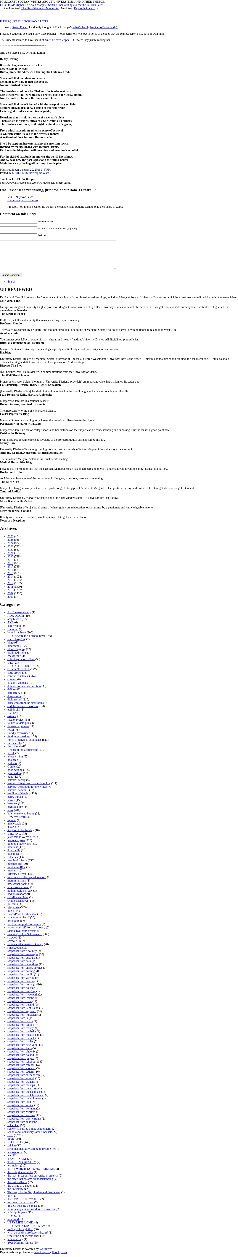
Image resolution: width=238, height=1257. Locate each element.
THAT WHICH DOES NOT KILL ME (31, 1168)
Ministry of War (16, 873)
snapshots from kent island (22, 1007)
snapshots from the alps (21, 1085)
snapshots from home (19, 984)
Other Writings (65, 5)
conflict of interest (17, 676)
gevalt (11, 753)
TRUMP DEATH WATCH (23, 1199)
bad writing (14, 625)
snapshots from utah (19, 1101)
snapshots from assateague (22, 954)
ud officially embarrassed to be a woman (31, 1209)
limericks (12, 847)
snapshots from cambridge (22, 964)
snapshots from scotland (21, 1068)
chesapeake (14, 655)
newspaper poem (17, 883)
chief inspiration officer (21, 659)
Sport (10, 1138)
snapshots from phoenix (21, 1051)
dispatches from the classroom (25, 702)
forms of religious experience (24, 739)
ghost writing (15, 756)
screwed (12, 937)
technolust (13, 1165)
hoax (10, 810)
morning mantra (16, 880)
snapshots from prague (20, 1058)
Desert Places (20, 27)
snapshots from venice (20, 1105)
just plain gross (16, 840)
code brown (14, 672)
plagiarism (13, 907)
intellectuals (14, 823)
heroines (12, 803)
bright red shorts (16, 652)
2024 (10, 543)
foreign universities (18, 736)
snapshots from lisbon (20, 1021)
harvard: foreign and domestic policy (28, 783)
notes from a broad (18, 887)
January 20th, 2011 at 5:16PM (22, 200)
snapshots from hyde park (22, 994)
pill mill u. (13, 904)
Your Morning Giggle (20, 1242)
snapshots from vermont (21, 1108)
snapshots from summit (20, 1078)
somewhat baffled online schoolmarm (29, 1128)
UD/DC (12, 1215)
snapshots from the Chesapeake (25, 1095)
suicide (11, 1145)
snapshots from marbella (21, 1031)
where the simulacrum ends (23, 1235)
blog (10, 642)
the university (15, 1189)
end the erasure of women (22, 706)
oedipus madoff (16, 893)
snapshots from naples (20, 1041)
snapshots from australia (21, 957)
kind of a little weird (19, 843)
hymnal (11, 820)
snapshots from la (17, 1018)
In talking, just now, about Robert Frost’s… (25, 21)
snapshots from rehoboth (21, 1061)
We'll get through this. (20, 1229)
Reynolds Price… (84, 8)
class (10, 662)
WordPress (45, 1248)
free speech (14, 743)
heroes (11, 800)
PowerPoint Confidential (21, 914)
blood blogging (16, 649)
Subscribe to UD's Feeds (88, 5)
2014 (10, 576)
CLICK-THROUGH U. (21, 666)
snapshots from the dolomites (24, 1098)
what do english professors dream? (27, 1232)
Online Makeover (17, 900)
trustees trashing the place (22, 1205)
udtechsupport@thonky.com (50, 1252)
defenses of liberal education (24, 686)
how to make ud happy (20, 813)
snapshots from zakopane (22, 1121)
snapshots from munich (21, 1038)
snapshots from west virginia (24, 1118)
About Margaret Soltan (42, 5)
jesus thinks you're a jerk (21, 836)
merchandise (14, 863)
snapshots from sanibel (20, 1064)
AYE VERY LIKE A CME (31, 1225)
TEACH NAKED (18, 1158)
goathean (12, 759)
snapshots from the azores (22, 1088)
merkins (12, 870)
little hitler (13, 853)
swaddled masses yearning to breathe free (31, 1148)
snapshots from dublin (20, 974)
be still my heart (16, 632)
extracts (11, 716)
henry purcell (15, 796)
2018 (10, 563)
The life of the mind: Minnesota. (40, 8)
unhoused (13, 1219)
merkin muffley (16, 867)
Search (11, 281)
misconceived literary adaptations (26, 877)
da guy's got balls (17, 682)
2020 (10, 556)
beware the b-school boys (30, 635)
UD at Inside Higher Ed (14, 5)
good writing (14, 769)
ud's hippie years (39, 173)
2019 (10, 559)
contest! (12, 679)
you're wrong (15, 1239)
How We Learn (16, 816)
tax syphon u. (15, 1152)
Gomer (11, 766)
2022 (10, 549)
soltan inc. (13, 1125)
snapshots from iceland (20, 997)
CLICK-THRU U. (18, 669)
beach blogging (16, 639)
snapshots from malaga (20, 1028)
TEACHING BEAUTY (21, 1162)
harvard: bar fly (16, 780)
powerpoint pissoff (18, 917)
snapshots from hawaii (20, 981)
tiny (9, 1195)
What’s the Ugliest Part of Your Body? (95, 27)
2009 (10, 593)
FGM (10, 729)
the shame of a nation (19, 1185)
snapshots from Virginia (21, 1111)
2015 (10, 573)
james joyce (14, 833)
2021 (10, 553)
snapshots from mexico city (23, 1034)
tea (9, 1155)
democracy (13, 692)
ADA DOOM (15, 615)
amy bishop (14, 619)
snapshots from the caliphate (24, 1091)
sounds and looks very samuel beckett (29, 1132)
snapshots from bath (19, 961)
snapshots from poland (20, 1054)
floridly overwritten (18, 733)
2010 (10, 590)
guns (10, 776)
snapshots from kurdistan (22, 1014)
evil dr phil (13, 709)
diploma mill (14, 699)
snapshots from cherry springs (24, 967)
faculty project (15, 719)
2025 (10, 539)
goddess (12, 763)
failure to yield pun (18, 723)
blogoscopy (14, 645)
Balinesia (12, 629)
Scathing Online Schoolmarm (24, 934)
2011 (10, 586)
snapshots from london (20, 1024)
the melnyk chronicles (20, 1172)
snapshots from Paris (19, 1048)
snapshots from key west (21, 1011)
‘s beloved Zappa (57, 40)
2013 (10, 579)
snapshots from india (19, 1001)
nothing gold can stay (20, 890)
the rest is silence (17, 1182)
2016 (10, 569)
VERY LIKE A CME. (20, 1222)
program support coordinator (24, 924)
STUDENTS (20, 173)
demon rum (14, 696)
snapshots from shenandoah (23, 1075)
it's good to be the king (20, 830)
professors (13, 920)
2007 (10, 596)
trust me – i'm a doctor (20, 1202)
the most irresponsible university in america (32, 1175)
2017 (10, 566)
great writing (14, 773)
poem (10, 910)
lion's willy (13, 850)
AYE (10, 622)
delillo (11, 689)
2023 (10, 546)
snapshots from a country (22, 950)
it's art (10, 826)
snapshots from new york (22, 1044)
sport (10, 1135)
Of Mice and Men (17, 897)
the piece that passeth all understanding (30, 1178)
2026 (10, 536)
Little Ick (12, 857)
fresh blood (14, 746)
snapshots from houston (21, 987)
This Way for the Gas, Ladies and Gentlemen (33, 1192)
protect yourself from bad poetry (26, 927)
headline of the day (18, 793)
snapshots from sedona (20, 1071)
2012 (10, 583)
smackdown (14, 947)
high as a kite (15, 806)
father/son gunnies (18, 726)
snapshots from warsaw (21, 1115)
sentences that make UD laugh (25, 944)
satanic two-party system (21, 930)
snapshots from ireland (20, 1004)
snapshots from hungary (21, 991)
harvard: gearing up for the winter (27, 786)
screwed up (14, 940)
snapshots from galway (20, 977)
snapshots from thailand (21, 1081)
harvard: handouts (17, 790)
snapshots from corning (21, 971)
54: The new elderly (19, 612)
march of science (17, 860)
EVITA (11, 712)
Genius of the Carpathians (22, 749)
